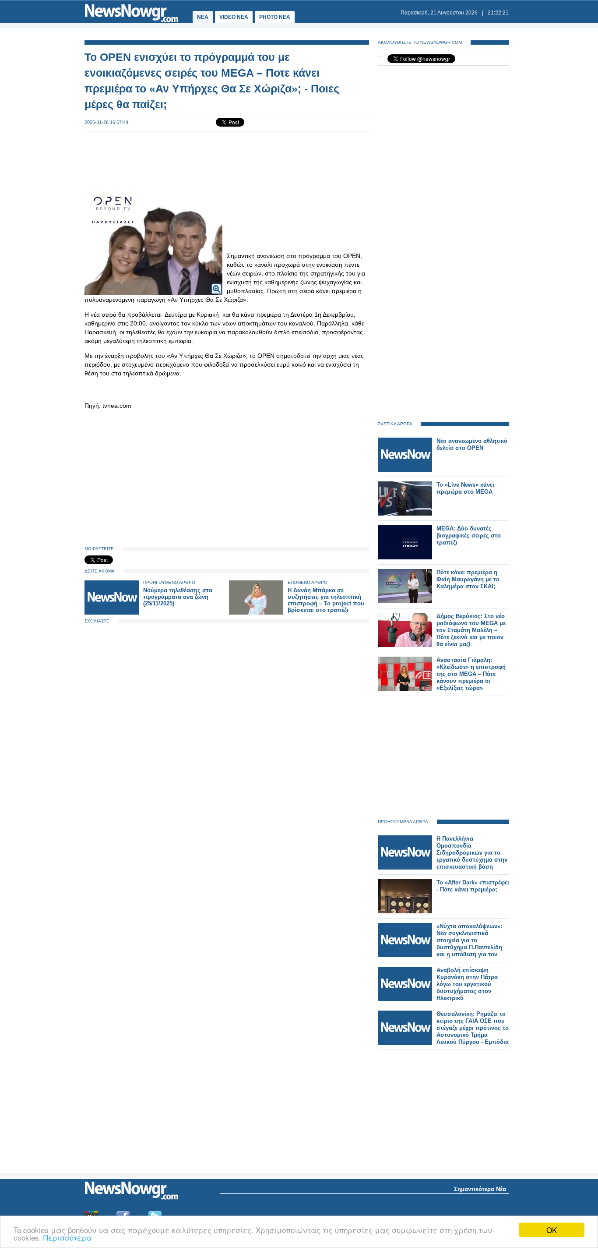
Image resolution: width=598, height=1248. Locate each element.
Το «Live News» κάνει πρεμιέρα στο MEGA (465, 488)
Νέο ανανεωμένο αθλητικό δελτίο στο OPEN (471, 444)
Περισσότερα (67, 1237)
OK (551, 1229)
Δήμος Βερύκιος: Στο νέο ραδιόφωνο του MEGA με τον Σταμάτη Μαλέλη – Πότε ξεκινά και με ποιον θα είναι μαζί (471, 630)
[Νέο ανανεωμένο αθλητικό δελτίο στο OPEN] (405, 470)
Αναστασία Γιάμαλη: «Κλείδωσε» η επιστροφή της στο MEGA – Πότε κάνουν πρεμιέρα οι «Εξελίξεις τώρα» (471, 674)
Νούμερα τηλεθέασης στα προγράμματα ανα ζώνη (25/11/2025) (177, 597)
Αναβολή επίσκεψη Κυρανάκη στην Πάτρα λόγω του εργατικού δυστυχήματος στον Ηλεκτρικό (467, 984)
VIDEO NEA (233, 17)
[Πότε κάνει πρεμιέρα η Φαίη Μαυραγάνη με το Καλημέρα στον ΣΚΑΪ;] (405, 601)
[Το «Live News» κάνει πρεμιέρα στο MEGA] (405, 513)
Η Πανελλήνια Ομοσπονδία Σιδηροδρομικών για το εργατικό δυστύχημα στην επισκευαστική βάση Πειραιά (471, 856)
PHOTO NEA (274, 17)
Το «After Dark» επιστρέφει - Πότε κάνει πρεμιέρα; (472, 886)
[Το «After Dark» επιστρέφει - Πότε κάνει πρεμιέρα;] (405, 911)
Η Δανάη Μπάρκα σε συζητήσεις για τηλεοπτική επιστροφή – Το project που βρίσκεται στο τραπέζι (326, 600)
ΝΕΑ (202, 17)
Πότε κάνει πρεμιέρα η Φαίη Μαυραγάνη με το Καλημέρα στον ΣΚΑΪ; (468, 579)
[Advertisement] (226, 160)
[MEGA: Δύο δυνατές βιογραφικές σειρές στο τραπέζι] (405, 557)
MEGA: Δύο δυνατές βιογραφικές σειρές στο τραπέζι (468, 535)
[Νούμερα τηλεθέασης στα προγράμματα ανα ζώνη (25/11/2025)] (111, 612)
